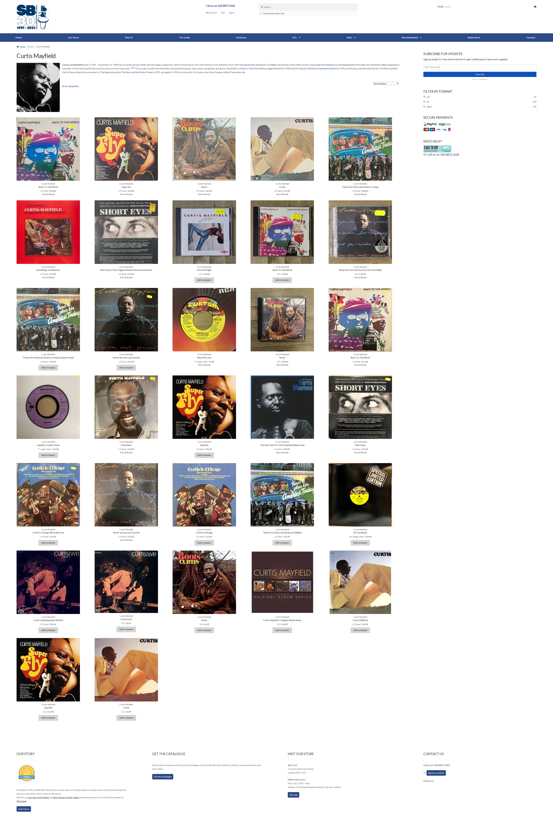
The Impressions (247, 64)
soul (138, 64)
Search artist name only (273, 13)
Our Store (73, 37)
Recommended (410, 37)
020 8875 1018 (449, 154)
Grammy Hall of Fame (225, 72)
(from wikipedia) (70, 86)
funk (152, 64)
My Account (211, 12)
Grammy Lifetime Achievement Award (317, 68)
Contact (531, 37)
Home (18, 37)
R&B (143, 64)
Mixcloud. (21, 801)
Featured (241, 37)
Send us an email (436, 773)
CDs (294, 37)
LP (428, 101)
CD (428, 97)
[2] (134, 68)
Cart (223, 12)
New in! (129, 37)
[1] (131, 68)
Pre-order (184, 37)
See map (294, 795)
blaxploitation (349, 64)
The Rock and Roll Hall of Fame (136, 72)
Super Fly (364, 64)
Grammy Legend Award (269, 68)
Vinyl (349, 37)
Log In (231, 12)
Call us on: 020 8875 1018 (220, 5)
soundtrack (329, 64)
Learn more (23, 809)
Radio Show (474, 37)
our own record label (39, 797)
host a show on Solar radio (65, 797)
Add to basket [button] (204, 280)
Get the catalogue (163, 776)
